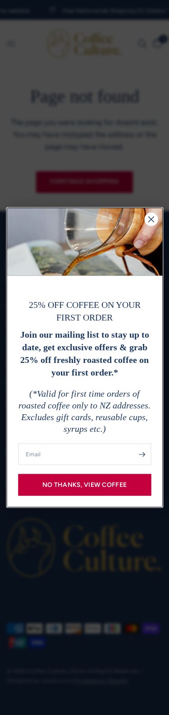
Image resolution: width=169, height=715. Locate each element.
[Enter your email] (142, 454)
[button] (84, 485)
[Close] (151, 219)
